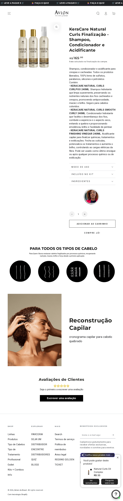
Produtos (13, 439)
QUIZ (34, 459)
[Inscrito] (113, 435)
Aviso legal (60, 454)
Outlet (11, 464)
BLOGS (35, 464)
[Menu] (9, 13)
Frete (71, 61)
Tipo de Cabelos (16, 444)
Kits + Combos (16, 469)
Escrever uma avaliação (61, 398)
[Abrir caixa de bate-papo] (115, 494)
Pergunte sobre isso (109, 481)
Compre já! (92, 233)
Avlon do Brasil (20, 490)
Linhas (11, 434)
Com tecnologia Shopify (17, 494)
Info (10, 474)
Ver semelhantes (91, 481)
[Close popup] (117, 457)
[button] (98, 13)
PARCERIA (37, 434)
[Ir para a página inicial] (61, 13)
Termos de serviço (64, 439)
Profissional (14, 459)
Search (58, 434)
